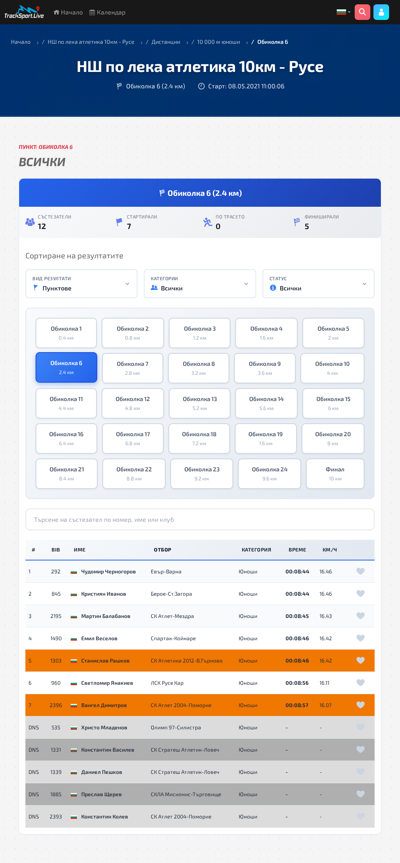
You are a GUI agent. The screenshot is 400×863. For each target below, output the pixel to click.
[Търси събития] (362, 12)
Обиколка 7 (132, 368)
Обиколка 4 (266, 333)
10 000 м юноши (218, 41)
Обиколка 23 (202, 474)
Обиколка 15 (333, 403)
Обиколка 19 (265, 438)
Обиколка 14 (266, 403)
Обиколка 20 (333, 438)
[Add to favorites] (360, 571)
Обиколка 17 (133, 438)
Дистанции (166, 41)
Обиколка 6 (66, 367)
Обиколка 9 (265, 368)
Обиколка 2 (133, 333)
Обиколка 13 (200, 403)
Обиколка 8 (199, 368)
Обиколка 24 (270, 474)
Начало (71, 12)
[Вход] (381, 12)
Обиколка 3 (200, 333)
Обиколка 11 (66, 403)
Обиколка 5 (333, 333)
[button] (344, 12)
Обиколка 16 (66, 438)
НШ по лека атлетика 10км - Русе (91, 41)
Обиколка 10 (332, 368)
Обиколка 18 (199, 438)
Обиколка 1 (66, 333)
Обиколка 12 (133, 403)
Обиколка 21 (67, 474)
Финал (335, 474)
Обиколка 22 (134, 474)
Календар (110, 12)
